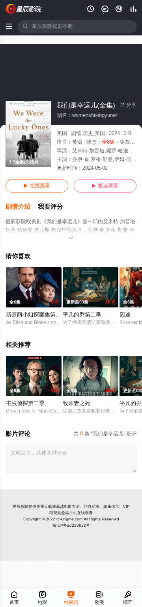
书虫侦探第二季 (25, 403)
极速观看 (105, 186)
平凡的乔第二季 (82, 315)
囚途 (125, 315)
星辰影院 (20, 506)
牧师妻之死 (76, 403)
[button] (22, 207)
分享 (128, 105)
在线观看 (37, 186)
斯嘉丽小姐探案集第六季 (36, 315)
